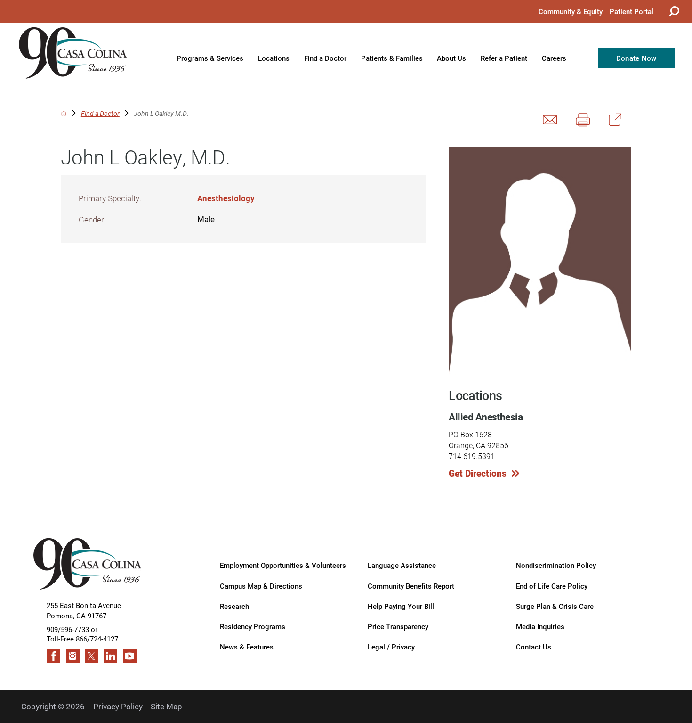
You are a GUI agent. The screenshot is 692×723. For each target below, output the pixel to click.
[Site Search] (673, 11)
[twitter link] (91, 656)
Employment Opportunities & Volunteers (283, 565)
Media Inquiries (540, 626)
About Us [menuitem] (451, 58)
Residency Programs (252, 626)
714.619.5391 (472, 456)
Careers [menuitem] (554, 58)
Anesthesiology (226, 198)
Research (234, 605)
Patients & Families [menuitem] (392, 58)
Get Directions (478, 473)
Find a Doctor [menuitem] (325, 58)
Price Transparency (398, 626)
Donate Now (636, 58)
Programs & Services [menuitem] (210, 58)
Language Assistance (402, 565)
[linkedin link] (110, 656)
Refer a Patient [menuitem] (504, 58)
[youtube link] (130, 656)
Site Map (166, 706)
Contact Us (533, 646)
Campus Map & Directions (261, 585)
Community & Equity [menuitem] (571, 11)
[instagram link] (73, 656)
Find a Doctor (100, 113)
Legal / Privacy (391, 646)
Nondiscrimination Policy (556, 565)
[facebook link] (53, 656)
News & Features (247, 646)
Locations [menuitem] (274, 58)
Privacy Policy (118, 706)
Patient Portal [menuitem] (631, 11)
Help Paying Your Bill (401, 605)
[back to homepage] (63, 113)
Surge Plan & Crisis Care (555, 605)
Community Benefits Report (411, 585)
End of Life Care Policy (551, 585)
